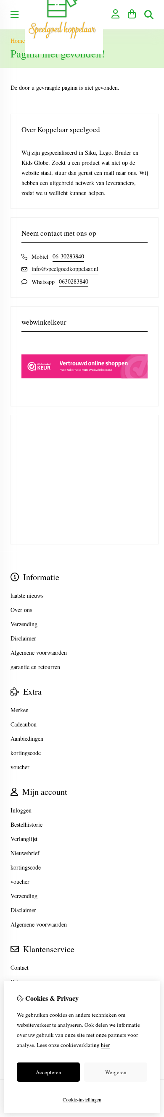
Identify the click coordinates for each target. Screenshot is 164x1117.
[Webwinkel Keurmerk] (84, 390)
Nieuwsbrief (25, 853)
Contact (20, 967)
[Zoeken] (148, 14)
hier (105, 1045)
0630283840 (73, 281)
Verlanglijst (24, 839)
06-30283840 (68, 256)
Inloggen (21, 810)
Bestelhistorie (26, 824)
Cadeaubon (24, 724)
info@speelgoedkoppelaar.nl (65, 269)
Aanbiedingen (27, 738)
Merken (20, 710)
